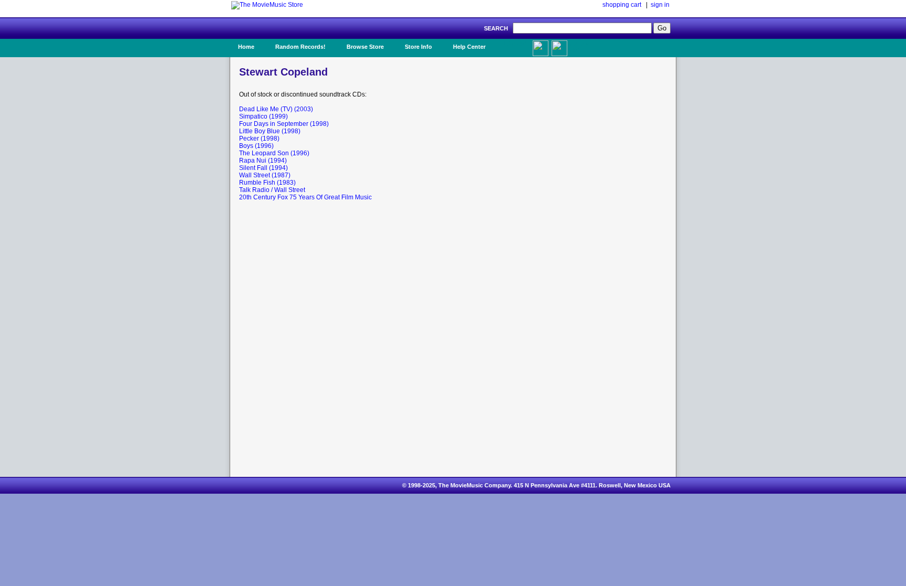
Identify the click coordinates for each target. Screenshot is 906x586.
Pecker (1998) (259, 138)
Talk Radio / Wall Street (272, 190)
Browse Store (365, 47)
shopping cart (621, 4)
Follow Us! (579, 46)
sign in (660, 4)
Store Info (418, 47)
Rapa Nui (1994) (263, 160)
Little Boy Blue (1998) (269, 131)
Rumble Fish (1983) (267, 182)
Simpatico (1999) (263, 116)
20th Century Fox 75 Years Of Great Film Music (305, 197)
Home (246, 47)
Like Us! (515, 43)
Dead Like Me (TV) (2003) (276, 109)
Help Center (469, 47)
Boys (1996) (256, 146)
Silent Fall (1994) (263, 168)
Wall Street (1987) (264, 175)
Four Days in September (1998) (284, 123)
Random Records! (300, 47)
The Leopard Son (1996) (274, 153)
